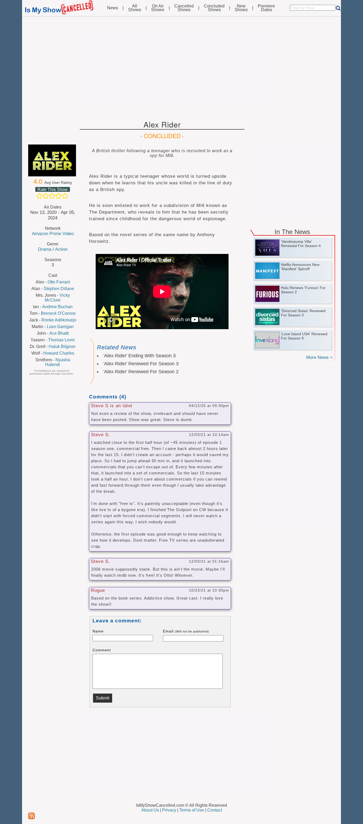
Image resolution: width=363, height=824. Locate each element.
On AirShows (157, 8)
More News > (319, 357)
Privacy (169, 810)
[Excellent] (65, 196)
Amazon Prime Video (53, 233)
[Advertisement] (181, 67)
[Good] (59, 196)
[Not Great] (46, 196)
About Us (150, 810)
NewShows (241, 8)
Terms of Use (191, 810)
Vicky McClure (57, 297)
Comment (101, 650)
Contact (214, 810)
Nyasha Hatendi (57, 362)
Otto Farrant (59, 282)
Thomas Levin (61, 340)
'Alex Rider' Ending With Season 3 (139, 355)
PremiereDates (266, 8)
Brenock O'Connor (58, 313)
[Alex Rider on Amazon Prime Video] (52, 160)
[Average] (52, 196)
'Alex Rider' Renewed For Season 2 (141, 371)
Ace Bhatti (59, 333)
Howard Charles (58, 353)
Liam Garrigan (60, 326)
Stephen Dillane (59, 288)
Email (186, 631)
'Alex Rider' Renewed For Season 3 (141, 363)
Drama (44, 249)
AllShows (134, 8)
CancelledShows (184, 8)
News (112, 8)
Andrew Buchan (57, 306)
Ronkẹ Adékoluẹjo (58, 320)
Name (98, 631)
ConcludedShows (214, 8)
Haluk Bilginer (62, 346)
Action (61, 249)
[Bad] (39, 196)
